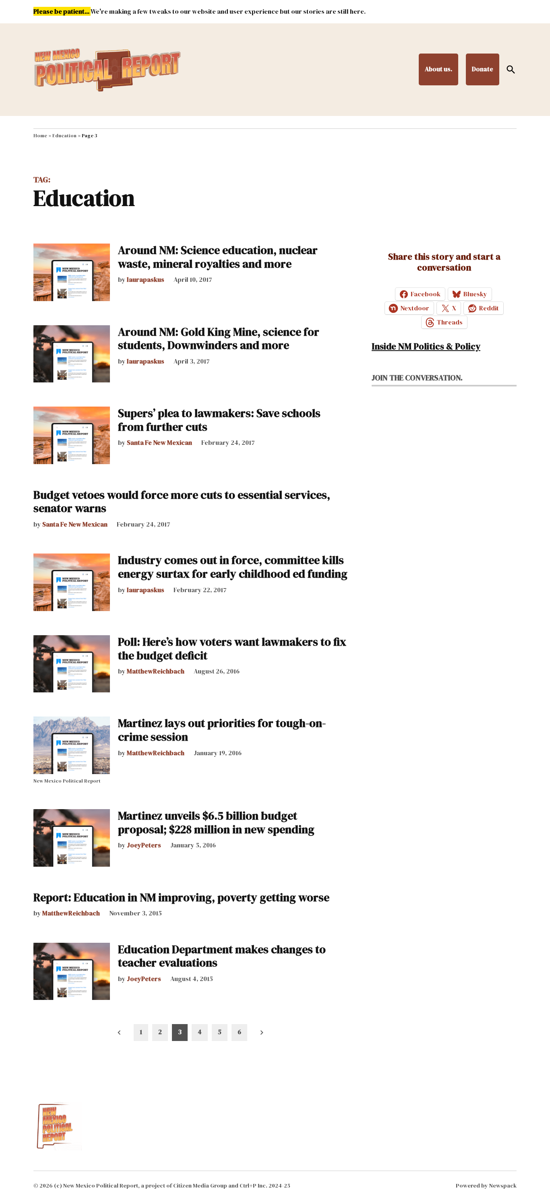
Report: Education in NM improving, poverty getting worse (181, 897)
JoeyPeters (144, 845)
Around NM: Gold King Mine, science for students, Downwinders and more (218, 338)
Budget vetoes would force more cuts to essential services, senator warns (181, 501)
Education (64, 135)
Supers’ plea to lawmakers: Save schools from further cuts (219, 419)
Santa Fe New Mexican (159, 442)
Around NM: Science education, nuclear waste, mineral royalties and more (218, 256)
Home (40, 135)
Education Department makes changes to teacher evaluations (222, 956)
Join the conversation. (417, 377)
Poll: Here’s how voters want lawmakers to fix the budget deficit (232, 648)
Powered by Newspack (486, 1185)
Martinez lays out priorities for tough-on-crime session (222, 729)
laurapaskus (145, 279)
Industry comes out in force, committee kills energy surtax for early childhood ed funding (232, 566)
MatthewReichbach (155, 671)
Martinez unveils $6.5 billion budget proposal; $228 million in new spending (216, 822)
